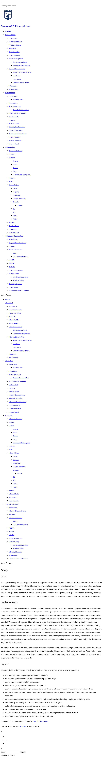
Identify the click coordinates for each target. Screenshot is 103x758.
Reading (15, 161)
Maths (12, 154)
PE (14, 209)
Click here (22, 726)
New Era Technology (40, 721)
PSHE (14, 219)
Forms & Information (16, 130)
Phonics (15, 168)
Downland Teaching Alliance (21, 82)
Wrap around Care (15, 106)
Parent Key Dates (18, 99)
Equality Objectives (16, 284)
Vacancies (13, 86)
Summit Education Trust (17, 69)
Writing (15, 164)
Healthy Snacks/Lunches (17, 127)
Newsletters (13, 103)
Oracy (14, 171)
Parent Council (14, 144)
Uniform (12, 120)
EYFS (12, 222)
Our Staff (13, 48)
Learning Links (14, 232)
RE (11, 181)
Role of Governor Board (20, 62)
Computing (16, 202)
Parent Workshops (15, 140)
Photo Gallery (17, 79)
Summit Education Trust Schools (22, 72)
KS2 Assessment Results (20, 256)
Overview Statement (16, 151)
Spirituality (13, 229)
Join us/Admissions (16, 41)
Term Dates (13, 96)
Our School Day (15, 52)
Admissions (13, 239)
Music (14, 215)
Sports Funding (14, 273)
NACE (14, 253)
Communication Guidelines (18, 113)
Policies (12, 246)
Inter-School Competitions (20, 277)
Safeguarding (14, 287)
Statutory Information (14, 236)
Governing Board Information (21, 65)
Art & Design (16, 195)
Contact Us (13, 38)
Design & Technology (19, 198)
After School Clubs (18, 280)
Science (12, 178)
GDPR (12, 260)
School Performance (16, 250)
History (15, 188)
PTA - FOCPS (14, 116)
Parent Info (10, 93)
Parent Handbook (15, 137)
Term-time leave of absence (18, 134)
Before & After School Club (21, 110)
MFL (14, 212)
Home (8, 31)
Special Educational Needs (18, 243)
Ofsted (12, 263)
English (12, 157)
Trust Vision (16, 76)
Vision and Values (15, 45)
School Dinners (14, 123)
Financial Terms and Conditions (19, 290)
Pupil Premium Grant (16, 270)
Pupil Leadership (15, 55)
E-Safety (19, 205)
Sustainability (14, 89)
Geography (16, 192)
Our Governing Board (16, 58)
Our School (10, 35)
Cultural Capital (14, 226)
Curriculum (10, 147)
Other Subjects (14, 185)
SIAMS (12, 267)
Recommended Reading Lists (21, 174)
